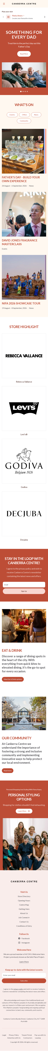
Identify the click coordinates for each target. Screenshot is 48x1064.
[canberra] (24, 3)
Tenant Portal (27, 1035)
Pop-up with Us (40, 1035)
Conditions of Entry (24, 926)
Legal (4, 1035)
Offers (24, 115)
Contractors (27, 1038)
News (36, 115)
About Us (24, 913)
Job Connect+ (24, 917)
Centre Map (24, 905)
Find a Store (17, 15)
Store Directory (24, 896)
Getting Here (24, 909)
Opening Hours (24, 900)
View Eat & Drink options (13, 679)
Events (12, 115)
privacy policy (18, 989)
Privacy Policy (14, 1035)
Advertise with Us (14, 1038)
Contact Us (24, 922)
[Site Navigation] (4, 4)
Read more (8, 771)
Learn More (22, 811)
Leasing (38, 1038)
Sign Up (24, 591)
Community (24, 121)
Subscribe (24, 981)
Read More (24, 54)
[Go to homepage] (24, 881)
